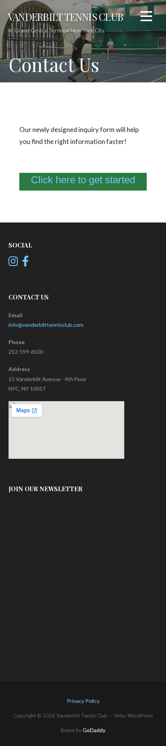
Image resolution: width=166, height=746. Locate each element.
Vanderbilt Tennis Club (65, 16)
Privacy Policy (83, 700)
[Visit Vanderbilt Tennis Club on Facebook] (25, 263)
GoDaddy (94, 730)
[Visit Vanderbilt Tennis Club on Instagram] (13, 263)
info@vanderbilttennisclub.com (45, 324)
